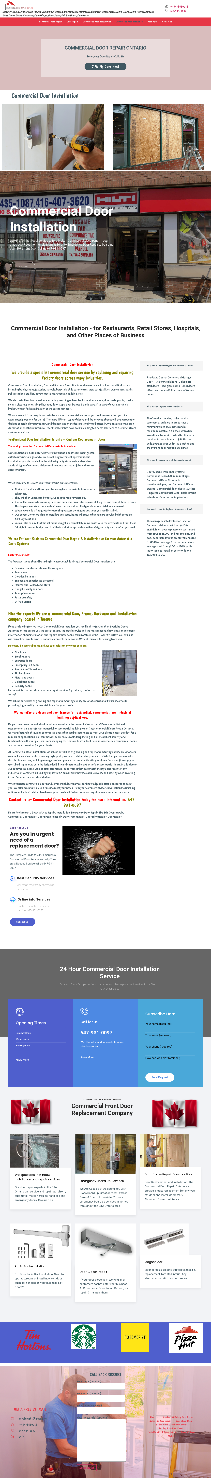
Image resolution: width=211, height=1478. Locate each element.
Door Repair (72, 21)
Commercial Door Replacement (97, 21)
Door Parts (152, 21)
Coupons (171, 1435)
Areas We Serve (188, 1431)
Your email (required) (158, 1035)
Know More (22, 1059)
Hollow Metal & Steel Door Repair (171, 1424)
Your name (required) (158, 1023)
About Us (154, 1417)
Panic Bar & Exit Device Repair (162, 1431)
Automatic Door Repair (160, 1420)
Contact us (167, 21)
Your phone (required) (158, 1046)
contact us (22, 921)
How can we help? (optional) (162, 1058)
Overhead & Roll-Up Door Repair (178, 1417)
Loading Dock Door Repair (171, 1428)
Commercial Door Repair (50, 21)
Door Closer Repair (184, 1420)
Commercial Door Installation (129, 21)
